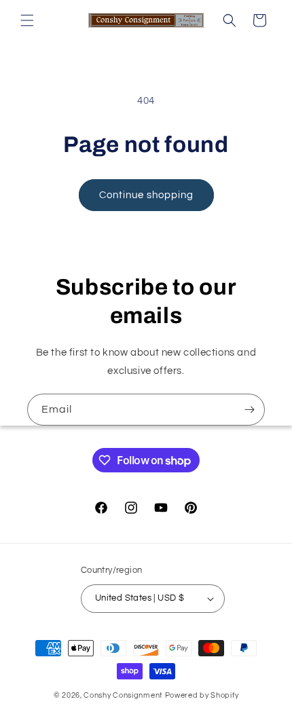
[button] (27, 20)
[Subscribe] (249, 410)
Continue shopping (146, 195)
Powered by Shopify (202, 695)
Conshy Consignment (123, 695)
